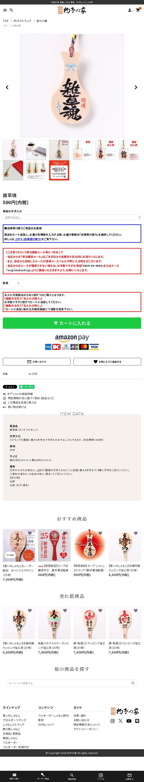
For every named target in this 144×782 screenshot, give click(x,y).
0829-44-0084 (92, 265)
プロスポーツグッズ (14, 720)
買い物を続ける (15, 407)
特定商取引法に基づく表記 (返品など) (28, 398)
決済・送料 (80, 715)
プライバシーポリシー (86, 729)
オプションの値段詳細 (18, 394)
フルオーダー (10, 742)
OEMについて (46, 724)
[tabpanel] (72, 85)
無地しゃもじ (10, 738)
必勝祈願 (16, 25)
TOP (5, 25)
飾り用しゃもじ (11, 729)
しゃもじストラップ (13, 724)
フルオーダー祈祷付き (16, 747)
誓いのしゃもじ (11, 715)
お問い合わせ (36, 361)
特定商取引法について (87, 724)
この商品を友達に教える (20, 402)
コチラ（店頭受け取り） (27, 239)
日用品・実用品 (12, 733)
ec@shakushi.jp (19, 270)
